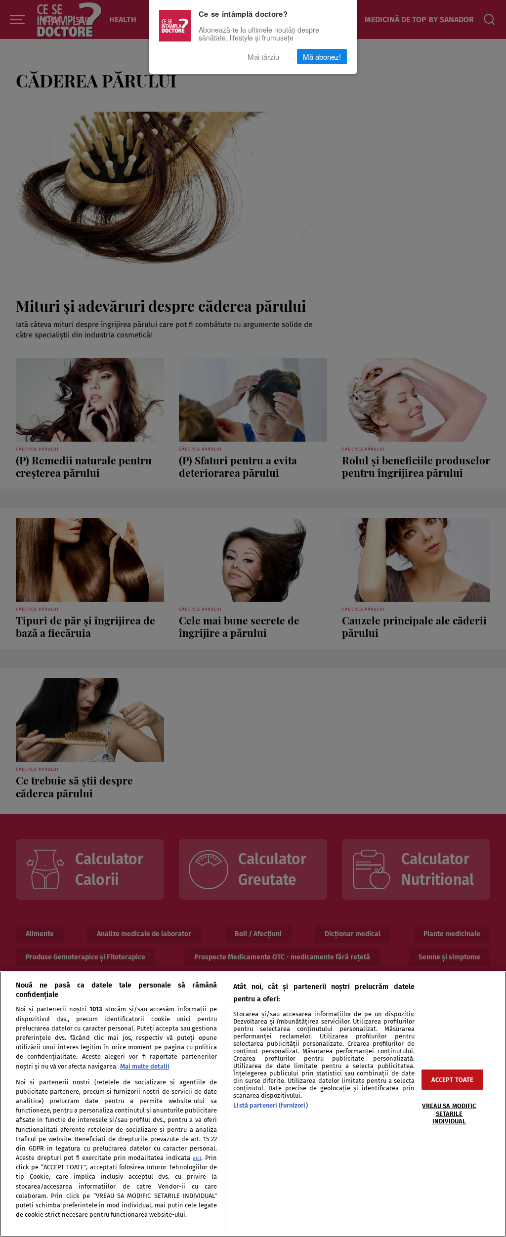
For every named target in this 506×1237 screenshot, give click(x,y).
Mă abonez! (322, 56)
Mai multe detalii (144, 1066)
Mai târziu (263, 56)
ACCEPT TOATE (452, 1079)
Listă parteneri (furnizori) (270, 1105)
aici (197, 1158)
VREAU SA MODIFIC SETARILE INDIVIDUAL (449, 1113)
